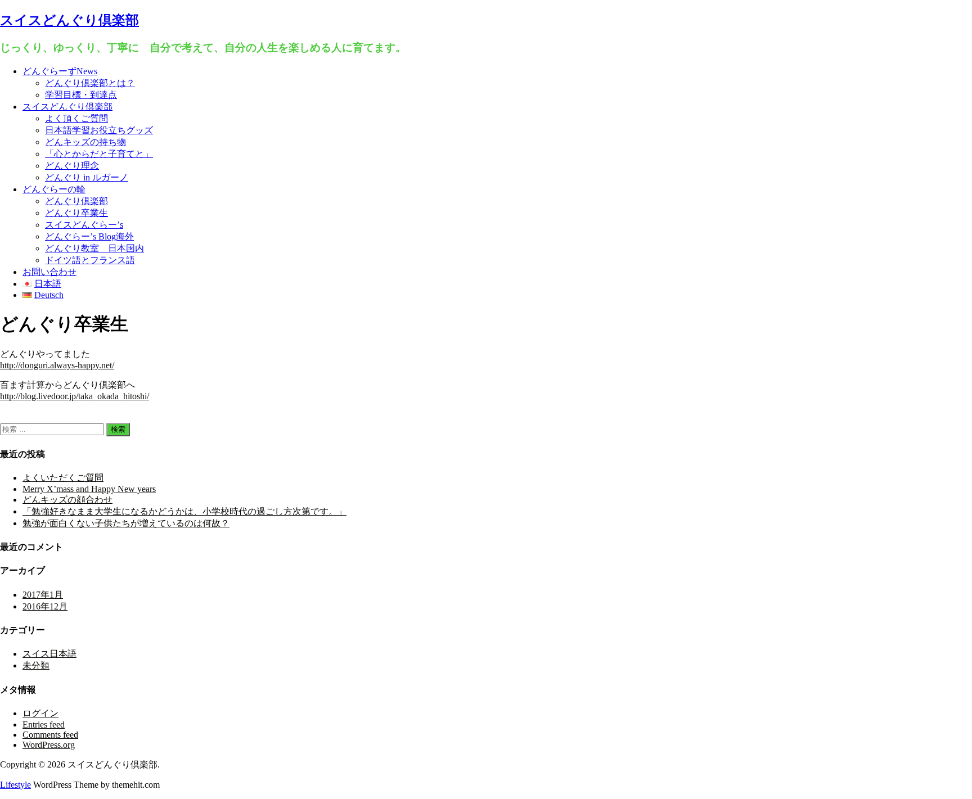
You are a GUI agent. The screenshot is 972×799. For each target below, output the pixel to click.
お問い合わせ (49, 272)
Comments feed (50, 734)
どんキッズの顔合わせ (67, 499)
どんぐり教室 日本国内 (94, 248)
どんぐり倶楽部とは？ (90, 83)
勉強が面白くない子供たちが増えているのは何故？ (126, 523)
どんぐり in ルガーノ (86, 177)
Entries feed (43, 724)
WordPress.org (48, 745)
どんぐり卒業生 (76, 213)
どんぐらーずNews (59, 71)
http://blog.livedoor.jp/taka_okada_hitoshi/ (74, 396)
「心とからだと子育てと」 (99, 154)
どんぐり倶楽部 (76, 201)
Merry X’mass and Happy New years (89, 489)
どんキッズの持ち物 (85, 142)
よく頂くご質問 (76, 118)
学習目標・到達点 (81, 95)
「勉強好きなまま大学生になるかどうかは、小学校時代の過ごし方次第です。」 (184, 511)
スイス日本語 (49, 653)
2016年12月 (45, 606)
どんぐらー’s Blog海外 (89, 236)
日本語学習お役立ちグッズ (99, 130)
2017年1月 (42, 594)
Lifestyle (15, 784)
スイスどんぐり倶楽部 (69, 20)
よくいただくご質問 (63, 477)
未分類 (36, 665)
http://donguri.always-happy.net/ (57, 365)
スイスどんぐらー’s (84, 224)
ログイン (40, 713)
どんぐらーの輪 (54, 189)
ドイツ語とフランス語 (90, 260)
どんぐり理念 (72, 165)
